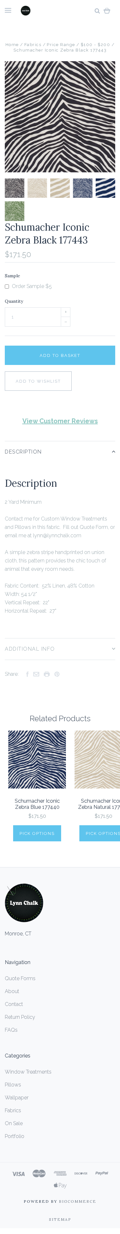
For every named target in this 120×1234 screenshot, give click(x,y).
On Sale (14, 1123)
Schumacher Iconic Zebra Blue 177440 (37, 804)
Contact (14, 1004)
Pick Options (37, 833)
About (12, 991)
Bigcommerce (77, 1201)
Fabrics (13, 1110)
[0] (107, 10)
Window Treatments (28, 1072)
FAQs (11, 1030)
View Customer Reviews (60, 421)
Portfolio (14, 1136)
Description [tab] (23, 452)
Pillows (13, 1085)
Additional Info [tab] (30, 649)
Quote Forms (20, 978)
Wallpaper (16, 1098)
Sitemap (60, 1219)
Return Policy (20, 1017)
